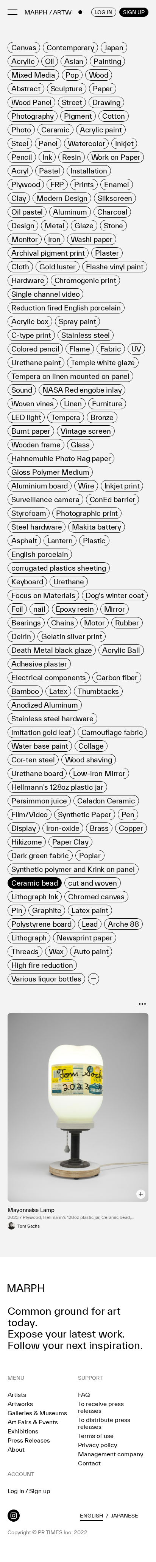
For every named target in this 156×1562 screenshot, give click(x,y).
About (16, 1449)
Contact (89, 1463)
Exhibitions (23, 1431)
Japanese (124, 1516)
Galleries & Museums (37, 1412)
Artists (17, 1394)
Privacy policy (97, 1444)
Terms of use (96, 1435)
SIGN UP (134, 12)
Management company (110, 1454)
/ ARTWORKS (68, 12)
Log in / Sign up (29, 1490)
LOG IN (103, 12)
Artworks (20, 1403)
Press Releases (29, 1440)
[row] (24, 47)
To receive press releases (101, 1407)
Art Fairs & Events (33, 1422)
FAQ (84, 1394)
